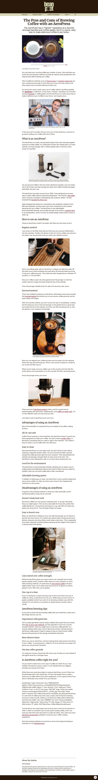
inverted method (30, 296)
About (67, 14)
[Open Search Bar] (75, 14)
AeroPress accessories (30, 715)
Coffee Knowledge (53, 14)
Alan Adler (71, 195)
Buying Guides (37, 14)
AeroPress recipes (40, 409)
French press (51, 81)
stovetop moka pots (65, 81)
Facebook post (39, 723)
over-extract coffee (58, 583)
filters (69, 438)
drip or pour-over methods (34, 625)
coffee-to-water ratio (64, 411)
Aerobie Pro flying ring (39, 200)
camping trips (70, 210)
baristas (31, 94)
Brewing (24, 14)
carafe (63, 438)
